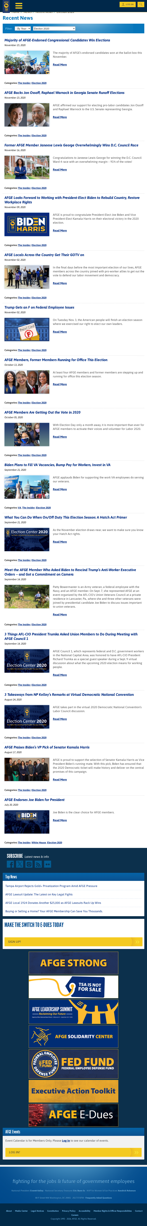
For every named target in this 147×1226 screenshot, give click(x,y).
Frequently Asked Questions (99, 1198)
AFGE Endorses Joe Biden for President (34, 800)
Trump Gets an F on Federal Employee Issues (39, 307)
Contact (139, 1211)
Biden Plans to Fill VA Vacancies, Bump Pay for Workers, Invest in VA (57, 465)
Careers (74, 1215)
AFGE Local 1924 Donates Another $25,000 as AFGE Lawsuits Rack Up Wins (53, 902)
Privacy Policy (68, 1211)
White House (39, 842)
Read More (60, 64)
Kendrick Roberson (127, 1190)
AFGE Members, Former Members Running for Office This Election (55, 360)
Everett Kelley (36, 1190)
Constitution (53, 1211)
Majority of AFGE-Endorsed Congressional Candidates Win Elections (57, 40)
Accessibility (84, 1211)
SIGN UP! (14, 942)
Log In (66, 1140)
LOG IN (130, 4)
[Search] (140, 4)
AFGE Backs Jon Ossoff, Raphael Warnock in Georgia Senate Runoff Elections (64, 92)
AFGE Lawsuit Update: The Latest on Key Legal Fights (39, 894)
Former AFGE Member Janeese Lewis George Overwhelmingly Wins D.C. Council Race (71, 145)
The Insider (24, 83)
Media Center (21, 1211)
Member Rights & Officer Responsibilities (113, 1211)
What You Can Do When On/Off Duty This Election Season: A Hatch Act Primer (65, 517)
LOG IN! (14, 1152)
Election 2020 (39, 83)
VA (19, 507)
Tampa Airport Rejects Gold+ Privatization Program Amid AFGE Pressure (51, 886)
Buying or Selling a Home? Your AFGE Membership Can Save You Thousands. (54, 911)
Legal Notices (37, 1211)
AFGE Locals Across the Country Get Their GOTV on (44, 255)
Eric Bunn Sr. (79, 1190)
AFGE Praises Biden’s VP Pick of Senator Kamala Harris (46, 747)
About (9, 1211)
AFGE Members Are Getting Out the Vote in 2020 (42, 412)
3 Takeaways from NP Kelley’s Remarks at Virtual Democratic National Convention (69, 694)
